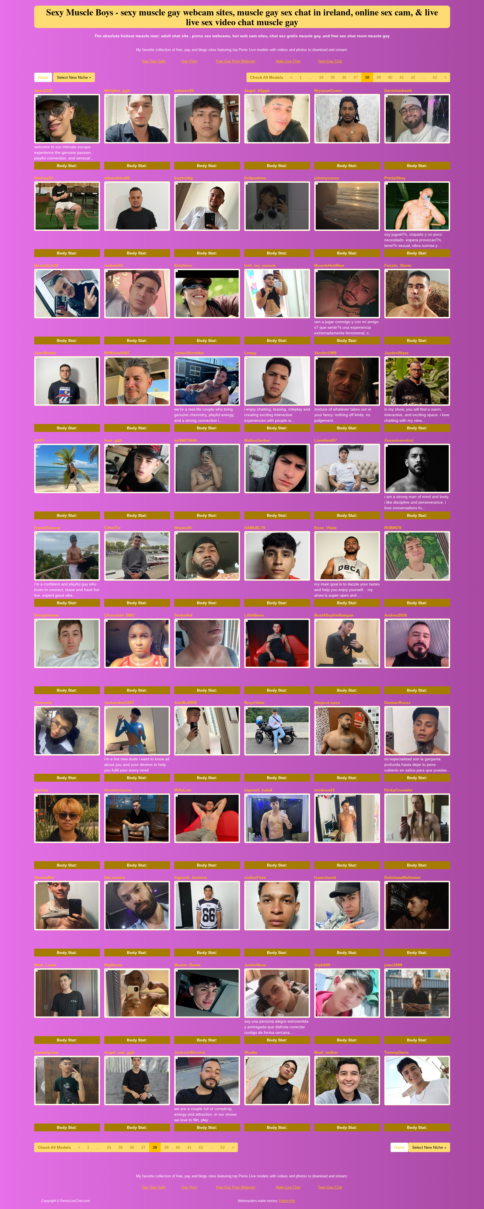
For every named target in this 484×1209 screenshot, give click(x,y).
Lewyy (250, 353)
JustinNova (255, 965)
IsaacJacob (325, 877)
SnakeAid (183, 615)
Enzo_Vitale (325, 527)
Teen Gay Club (330, 61)
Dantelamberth (398, 90)
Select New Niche (73, 77)
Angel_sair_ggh (119, 1052)
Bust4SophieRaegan (333, 615)
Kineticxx (183, 265)
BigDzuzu (113, 965)
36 (344, 77)
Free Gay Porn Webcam (235, 61)
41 (401, 77)
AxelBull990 (185, 702)
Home (43, 77)
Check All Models (266, 77)
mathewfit (113, 265)
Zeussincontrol (398, 440)
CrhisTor (112, 527)
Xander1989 (325, 353)
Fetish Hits (287, 1201)
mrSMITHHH (185, 440)
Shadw (250, 1052)
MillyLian (183, 790)
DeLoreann (114, 877)
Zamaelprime (46, 1052)
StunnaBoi (44, 877)
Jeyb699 (322, 965)
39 (378, 77)
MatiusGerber (257, 440)
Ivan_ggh (113, 440)
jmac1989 (393, 965)
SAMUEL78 (254, 527)
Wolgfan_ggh (117, 90)
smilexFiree (255, 877)
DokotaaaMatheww (402, 877)
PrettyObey (395, 178)
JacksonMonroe (189, 1052)
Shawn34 (183, 527)
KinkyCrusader (398, 790)
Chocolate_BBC (119, 615)
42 (413, 77)
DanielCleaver (47, 527)
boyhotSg (183, 178)
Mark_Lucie (45, 965)
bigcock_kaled (258, 790)
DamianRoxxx (397, 702)
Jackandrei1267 (119, 702)
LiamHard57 (325, 440)
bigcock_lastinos (190, 877)
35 (333, 77)
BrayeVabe (254, 702)
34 (321, 77)
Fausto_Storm (397, 265)
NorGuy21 (43, 178)
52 (435, 77)
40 (390, 77)
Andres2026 (395, 615)
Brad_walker (326, 1052)
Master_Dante (187, 965)
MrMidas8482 (116, 353)
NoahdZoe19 (46, 265)
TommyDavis (396, 1052)
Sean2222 (43, 90)
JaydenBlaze (396, 353)
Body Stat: (67, 165)
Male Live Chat (288, 61)
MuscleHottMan (329, 265)
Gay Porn (189, 61)
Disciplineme (46, 615)
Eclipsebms (255, 178)
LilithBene (254, 615)
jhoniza (41, 790)
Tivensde (43, 702)
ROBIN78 (392, 527)
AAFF (39, 440)
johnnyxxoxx (326, 178)
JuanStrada (45, 353)
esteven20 (184, 90)
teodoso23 (324, 790)
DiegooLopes (327, 702)
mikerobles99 (117, 178)
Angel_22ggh (257, 90)
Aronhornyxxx (117, 790)
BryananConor (328, 90)
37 (355, 77)
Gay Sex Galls (154, 61)
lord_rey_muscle (260, 265)
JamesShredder (189, 353)
